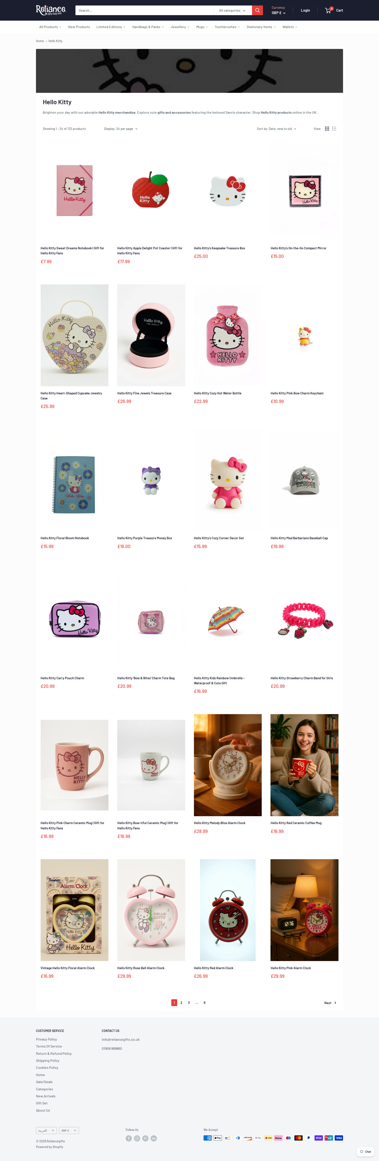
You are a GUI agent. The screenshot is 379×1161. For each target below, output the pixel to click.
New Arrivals (45, 1096)
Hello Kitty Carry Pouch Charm (62, 678)
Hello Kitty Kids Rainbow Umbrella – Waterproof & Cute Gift (219, 680)
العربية (42, 1130)
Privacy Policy (46, 1039)
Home (40, 41)
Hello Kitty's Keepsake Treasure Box (219, 248)
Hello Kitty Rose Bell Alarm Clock (140, 968)
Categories (44, 1089)
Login (305, 10)
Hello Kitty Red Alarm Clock (213, 968)
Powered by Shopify (49, 1147)
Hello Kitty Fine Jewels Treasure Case (144, 393)
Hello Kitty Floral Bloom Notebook (65, 538)
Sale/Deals (44, 1082)
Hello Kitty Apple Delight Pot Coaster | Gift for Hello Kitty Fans (149, 250)
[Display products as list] (334, 129)
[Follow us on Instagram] (137, 1138)
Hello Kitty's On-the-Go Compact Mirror (299, 248)
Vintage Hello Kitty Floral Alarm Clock (68, 968)
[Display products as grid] (327, 129)
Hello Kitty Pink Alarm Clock (291, 968)
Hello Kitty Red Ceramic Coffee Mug (296, 823)
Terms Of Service (49, 1046)
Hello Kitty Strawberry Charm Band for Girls (302, 678)
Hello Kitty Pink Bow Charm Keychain (297, 393)
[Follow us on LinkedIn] (154, 1138)
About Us (43, 1110)
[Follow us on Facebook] (129, 1138)
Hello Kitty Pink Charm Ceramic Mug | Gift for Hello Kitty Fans (72, 825)
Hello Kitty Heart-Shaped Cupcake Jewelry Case (71, 395)
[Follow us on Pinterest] (145, 1138)
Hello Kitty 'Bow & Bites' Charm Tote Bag (146, 678)
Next (327, 1003)
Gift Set (42, 1103)
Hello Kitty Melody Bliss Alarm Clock (219, 823)
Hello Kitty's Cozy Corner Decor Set (219, 538)
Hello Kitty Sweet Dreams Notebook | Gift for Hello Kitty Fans (72, 250)
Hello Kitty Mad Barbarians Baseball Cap (299, 538)
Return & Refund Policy (54, 1053)
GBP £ (65, 1130)
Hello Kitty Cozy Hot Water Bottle (217, 393)
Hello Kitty (55, 41)
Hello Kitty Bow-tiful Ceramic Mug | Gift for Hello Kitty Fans (147, 825)
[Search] (257, 10)
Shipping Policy (47, 1060)
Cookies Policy (47, 1067)
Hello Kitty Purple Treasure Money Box (144, 538)
